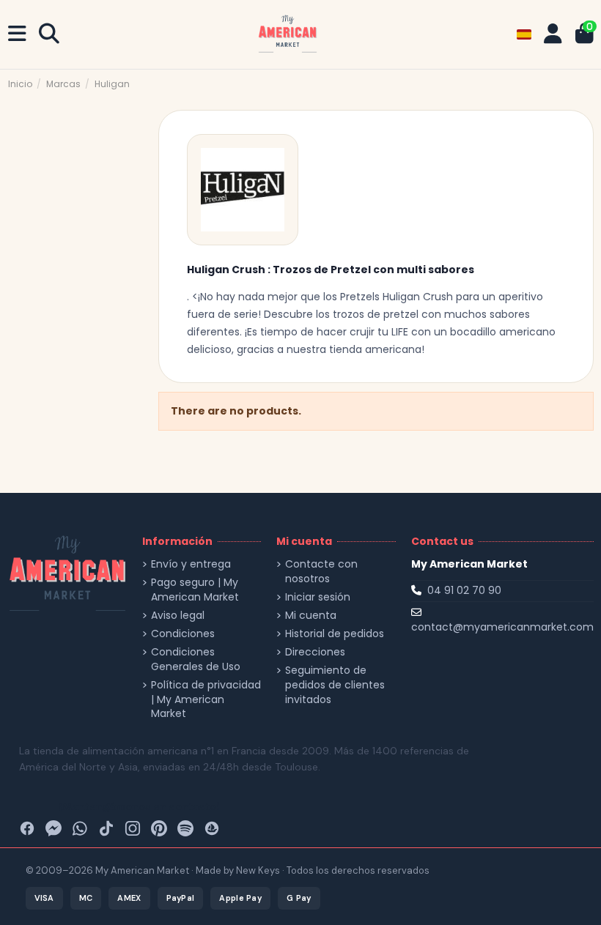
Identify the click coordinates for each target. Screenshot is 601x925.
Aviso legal (177, 616)
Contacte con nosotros (321, 571)
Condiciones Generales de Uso (195, 659)
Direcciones (315, 652)
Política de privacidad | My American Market (206, 699)
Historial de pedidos (334, 634)
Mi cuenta (310, 616)
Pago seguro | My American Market (195, 590)
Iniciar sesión (317, 597)
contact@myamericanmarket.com (502, 627)
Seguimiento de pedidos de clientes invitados (335, 685)
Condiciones (183, 634)
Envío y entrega (191, 564)
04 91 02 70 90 (464, 590)
